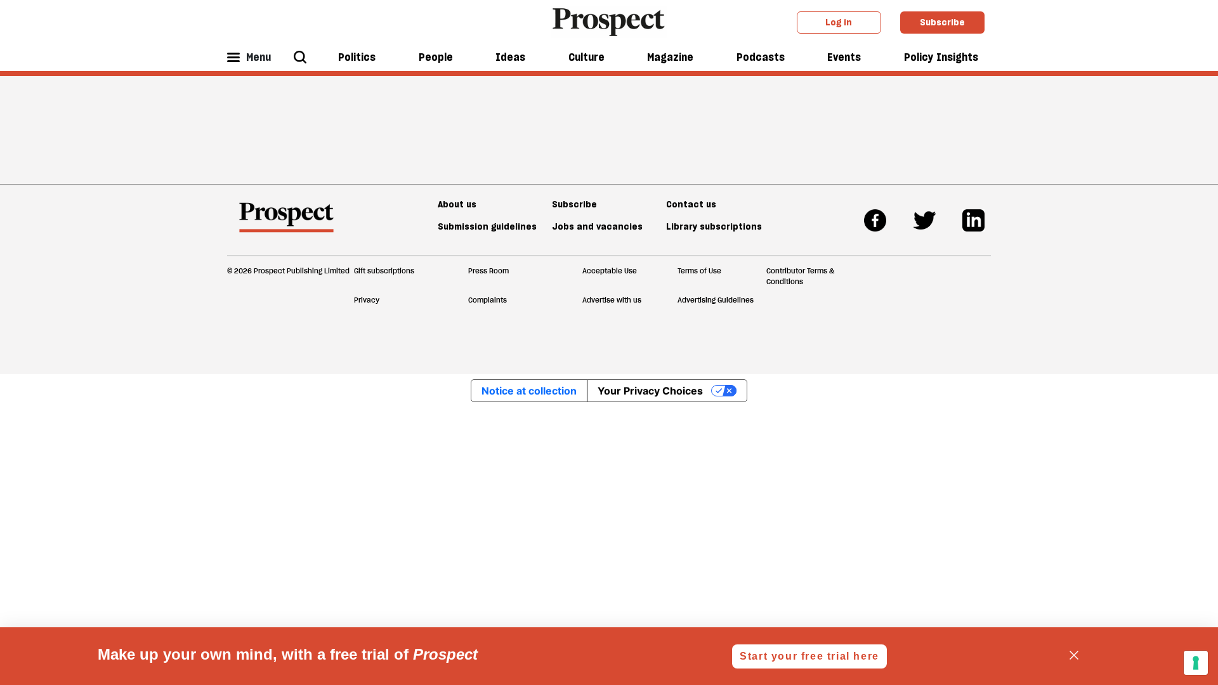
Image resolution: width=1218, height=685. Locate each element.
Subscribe (942, 22)
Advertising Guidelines (716, 300)
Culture (586, 57)
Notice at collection (529, 390)
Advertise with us (611, 300)
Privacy (366, 300)
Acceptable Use (609, 270)
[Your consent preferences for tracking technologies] (1196, 663)
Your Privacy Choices (650, 390)
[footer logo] (286, 223)
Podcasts (761, 57)
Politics (357, 57)
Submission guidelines (487, 226)
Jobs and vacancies (597, 226)
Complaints (487, 300)
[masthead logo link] (609, 21)
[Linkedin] (973, 220)
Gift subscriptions (384, 270)
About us (457, 204)
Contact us (691, 204)
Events (844, 57)
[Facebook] (875, 220)
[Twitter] (925, 220)
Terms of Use (699, 270)
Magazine (670, 57)
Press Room (488, 270)
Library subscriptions (714, 226)
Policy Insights (941, 57)
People (436, 57)
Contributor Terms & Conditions (800, 276)
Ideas (510, 57)
